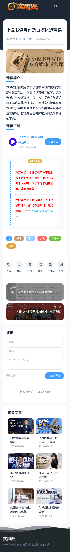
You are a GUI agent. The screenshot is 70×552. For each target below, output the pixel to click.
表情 (13, 375)
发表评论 (54, 375)
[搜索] (55, 6)
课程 (31, 38)
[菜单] (64, 6)
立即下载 (53, 142)
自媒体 (55, 238)
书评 (18, 238)
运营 (11, 246)
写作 (30, 238)
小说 (42, 238)
